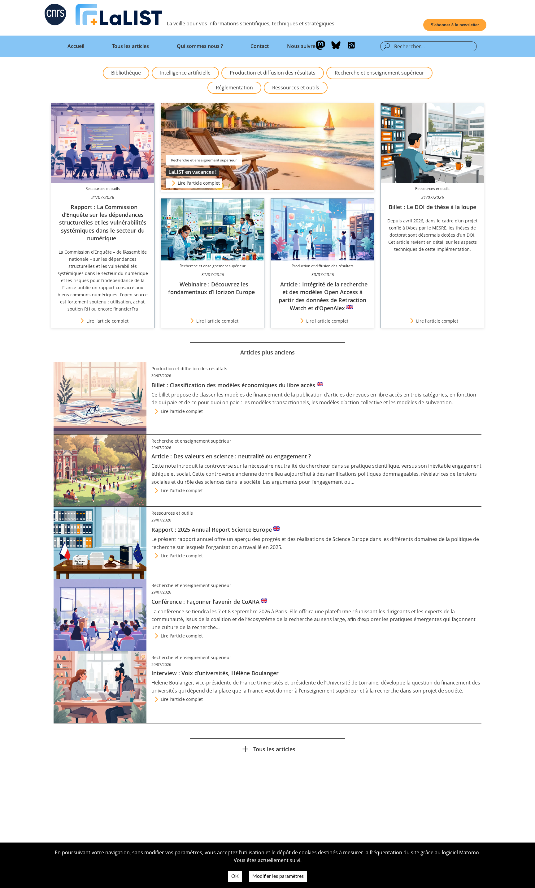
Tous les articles (130, 46)
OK (235, 876)
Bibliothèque (126, 72)
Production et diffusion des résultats (272, 72)
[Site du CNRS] (55, 16)
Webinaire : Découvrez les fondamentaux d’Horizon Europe (211, 288)
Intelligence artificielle (185, 72)
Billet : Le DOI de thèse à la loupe (432, 207)
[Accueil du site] (119, 16)
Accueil (75, 46)
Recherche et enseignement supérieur (379, 72)
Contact (259, 46)
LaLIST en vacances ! (192, 172)
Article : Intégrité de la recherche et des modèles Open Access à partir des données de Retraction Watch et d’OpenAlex (323, 296)
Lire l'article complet (199, 183)
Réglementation (234, 87)
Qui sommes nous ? (200, 46)
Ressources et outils (295, 87)
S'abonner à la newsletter (455, 25)
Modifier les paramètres (278, 876)
